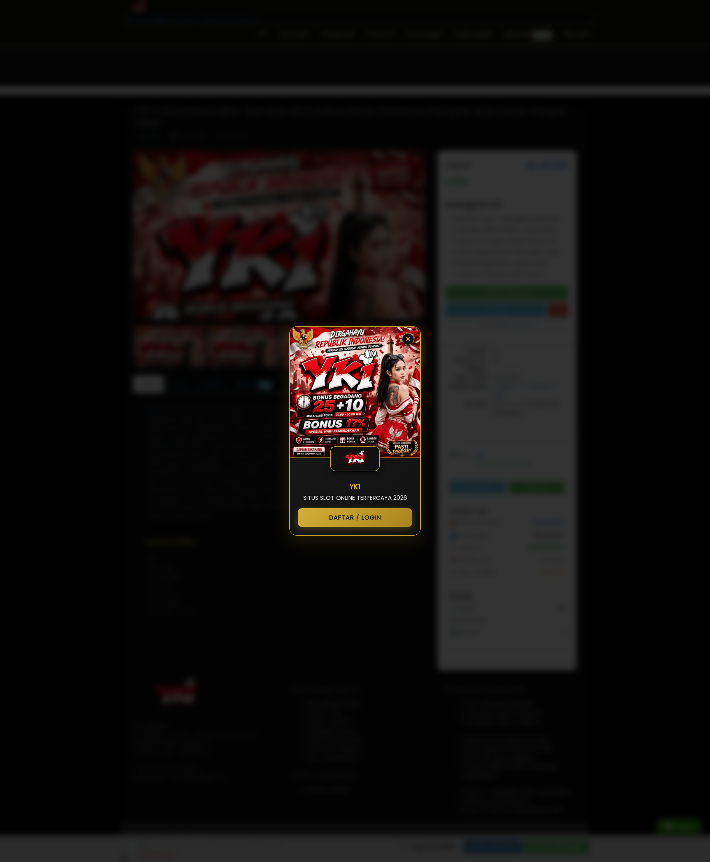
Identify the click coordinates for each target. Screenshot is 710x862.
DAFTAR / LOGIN (355, 517)
